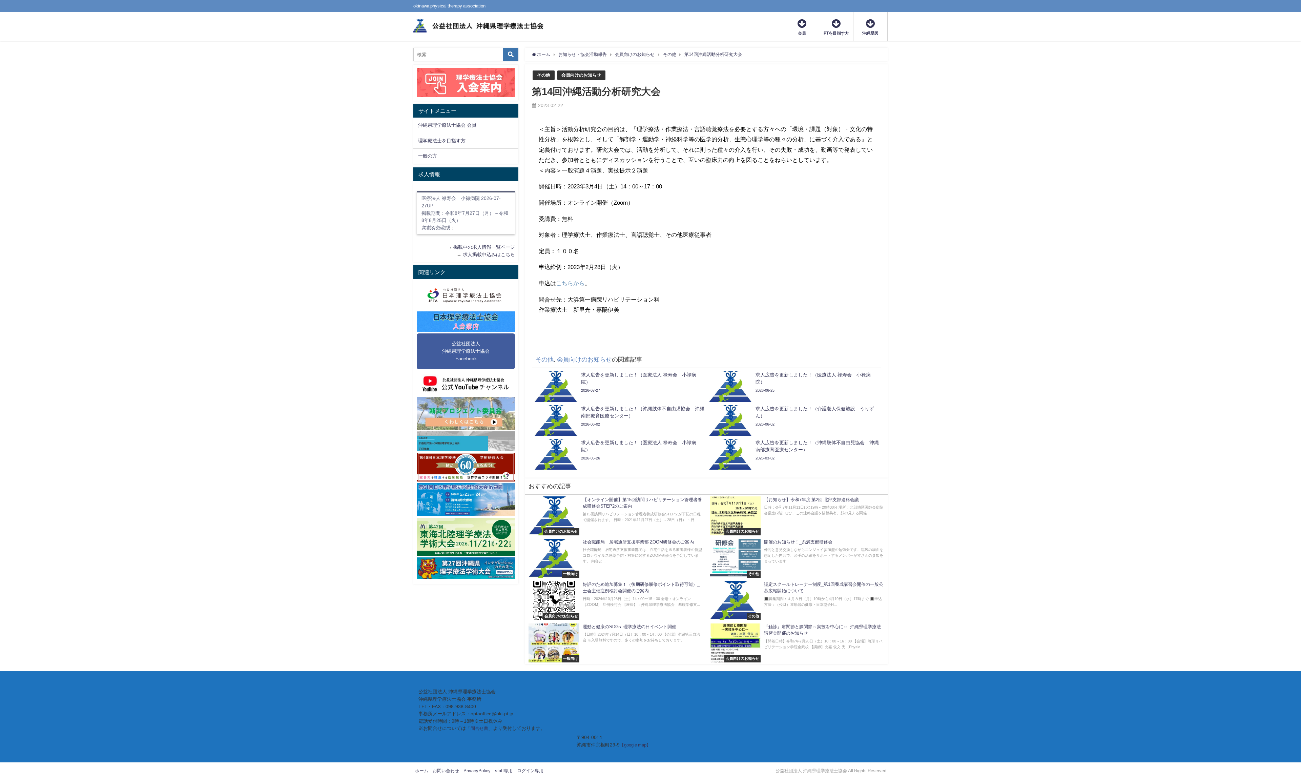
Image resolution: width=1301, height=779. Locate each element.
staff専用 (504, 770)
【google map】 (635, 745)
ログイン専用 (530, 770)
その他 (543, 75)
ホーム (421, 770)
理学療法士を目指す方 (442, 140)
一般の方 (427, 155)
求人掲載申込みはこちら (489, 254)
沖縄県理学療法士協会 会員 (447, 125)
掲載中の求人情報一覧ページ (484, 247)
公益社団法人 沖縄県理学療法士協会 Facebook (466, 351)
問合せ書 (479, 728)
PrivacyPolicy (477, 770)
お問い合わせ (446, 770)
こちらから (570, 283)
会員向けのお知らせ (581, 75)
